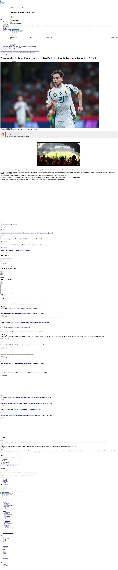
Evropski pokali (6, 25)
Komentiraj (14, 61)
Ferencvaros (9, 224)
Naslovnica (2, 47)
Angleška (2, 48)
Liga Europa (8, 49)
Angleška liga (9, 51)
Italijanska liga (20, 51)
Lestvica (13, 47)
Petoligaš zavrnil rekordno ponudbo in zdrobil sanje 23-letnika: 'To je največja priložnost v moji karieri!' (26, 233)
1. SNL (4, 22)
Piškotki (4, 488)
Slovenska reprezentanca (8, 533)
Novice (4, 21)
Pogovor (33, 52)
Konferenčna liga (14, 49)
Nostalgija (30, 52)
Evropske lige (5, 24)
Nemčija (31, 46)
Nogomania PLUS (6, 29)
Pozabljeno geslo (114, 37)
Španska (6, 48)
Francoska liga (31, 51)
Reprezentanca (6, 26)
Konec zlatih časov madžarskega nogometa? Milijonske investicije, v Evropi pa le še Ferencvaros (24, 244)
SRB (112, 2)
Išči (22, 7)
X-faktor (26, 52)
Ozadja (4, 52)
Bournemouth (14, 224)
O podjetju (5, 479)
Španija (25, 46)
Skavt (17, 52)
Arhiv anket (5, 565)
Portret (15, 52)
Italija (28, 46)
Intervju (11, 52)
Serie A (4, 515)
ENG (115, 2)
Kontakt (4, 482)
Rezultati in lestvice (5, 28)
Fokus (1, 52)
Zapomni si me (49, 37)
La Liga (4, 511)
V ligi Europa (4, 460)
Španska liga (14, 51)
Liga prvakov (12, 46)
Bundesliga (5, 519)
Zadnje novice (3, 46)
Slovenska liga (3, 51)
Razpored (10, 47)
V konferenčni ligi (5, 462)
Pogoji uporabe (6, 487)
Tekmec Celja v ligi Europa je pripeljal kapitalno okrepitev (15, 250)
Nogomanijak (21, 52)
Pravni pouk (5, 486)
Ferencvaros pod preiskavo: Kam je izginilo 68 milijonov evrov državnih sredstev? (21, 239)
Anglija (22, 46)
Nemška (13, 48)
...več (104, 441)
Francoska (18, 48)
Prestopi (4, 564)
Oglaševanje (5, 481)
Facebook (8, 498)
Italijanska (10, 48)
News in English (6, 30)
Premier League (3, 224)
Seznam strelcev (19, 47)
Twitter (11, 498)
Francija (34, 46)
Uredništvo (5, 480)
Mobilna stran (3, 498)
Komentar (8, 52)
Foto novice (5, 547)
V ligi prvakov (5, 459)
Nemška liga (25, 51)
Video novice (5, 546)
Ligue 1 (4, 524)
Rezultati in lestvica (9, 505)
